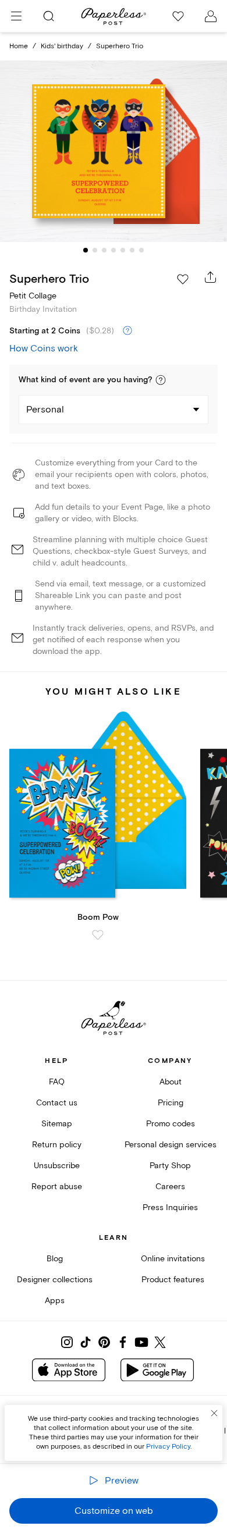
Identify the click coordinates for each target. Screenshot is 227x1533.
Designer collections (55, 1280)
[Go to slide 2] (95, 250)
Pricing (170, 1103)
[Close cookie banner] (214, 1413)
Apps (55, 1301)
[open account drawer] (210, 16)
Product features (172, 1280)
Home (18, 46)
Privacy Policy (168, 1446)
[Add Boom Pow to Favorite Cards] (98, 935)
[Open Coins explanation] (127, 331)
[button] (160, 380)
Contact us (56, 1103)
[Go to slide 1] (85, 250)
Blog (55, 1259)
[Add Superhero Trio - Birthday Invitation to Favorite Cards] (183, 279)
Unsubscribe (57, 1166)
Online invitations (173, 1259)
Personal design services (171, 1145)
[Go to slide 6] (132, 250)
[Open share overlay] (211, 277)
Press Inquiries (170, 1207)
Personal (45, 409)
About (170, 1082)
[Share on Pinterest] (104, 1342)
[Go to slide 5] (122, 250)
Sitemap (56, 1124)
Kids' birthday (62, 46)
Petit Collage (32, 296)
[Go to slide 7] (141, 250)
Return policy (56, 1145)
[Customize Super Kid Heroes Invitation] (113, 151)
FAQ (57, 1082)
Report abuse (56, 1186)
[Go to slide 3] (104, 250)
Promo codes (170, 1124)
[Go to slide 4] (113, 250)
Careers (170, 1186)
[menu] (16, 16)
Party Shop (170, 1166)
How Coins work (43, 348)
